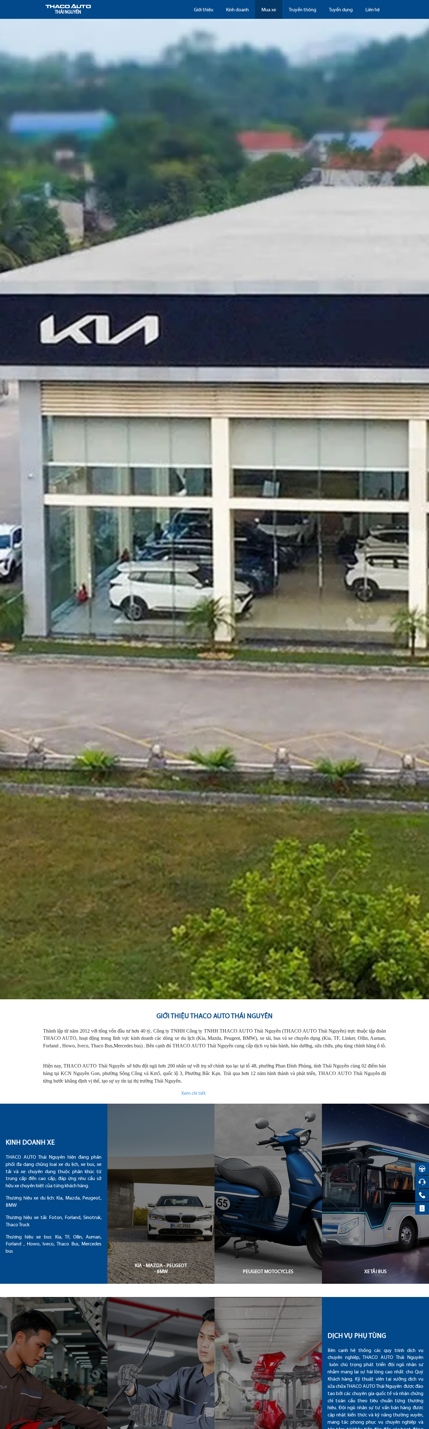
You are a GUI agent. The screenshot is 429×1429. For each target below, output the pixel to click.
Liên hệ (372, 10)
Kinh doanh (237, 10)
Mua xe (268, 10)
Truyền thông (302, 10)
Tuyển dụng (341, 10)
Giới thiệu (203, 10)
